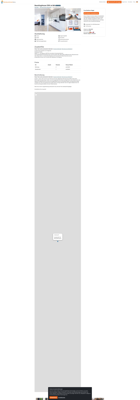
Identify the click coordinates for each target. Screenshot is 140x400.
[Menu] (137, 2)
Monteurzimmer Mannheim (45, 7)
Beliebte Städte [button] (102, 2)
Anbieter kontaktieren (92, 13)
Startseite (37, 7)
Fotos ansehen (77, 29)
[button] (57, 241)
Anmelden (130, 2)
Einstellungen (61, 397)
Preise (134, 2)
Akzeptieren (53, 397)
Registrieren (124, 2)
